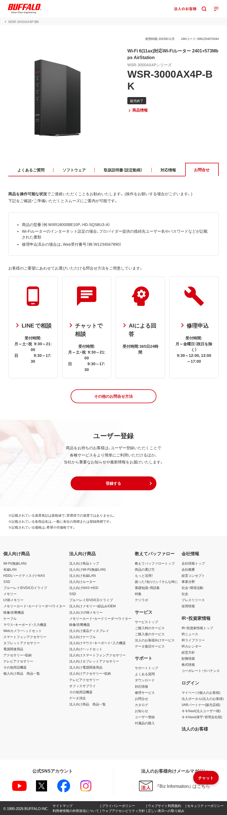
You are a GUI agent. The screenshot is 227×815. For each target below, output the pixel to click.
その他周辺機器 (15, 667)
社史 (185, 593)
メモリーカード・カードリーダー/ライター (34, 605)
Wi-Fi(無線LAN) (15, 563)
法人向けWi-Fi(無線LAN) (87, 569)
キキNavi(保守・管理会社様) (202, 716)
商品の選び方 (145, 569)
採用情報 (188, 605)
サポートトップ (146, 667)
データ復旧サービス (150, 646)
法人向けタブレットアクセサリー (94, 661)
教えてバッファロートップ (155, 563)
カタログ (141, 704)
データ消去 (77, 697)
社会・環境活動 (192, 587)
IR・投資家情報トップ (197, 627)
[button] (113, 396)
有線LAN (10, 569)
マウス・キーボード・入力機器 (25, 624)
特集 (138, 593)
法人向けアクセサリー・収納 (90, 673)
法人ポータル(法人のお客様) (203, 698)
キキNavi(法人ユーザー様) (201, 710)
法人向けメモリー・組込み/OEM (92, 605)
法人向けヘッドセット (85, 648)
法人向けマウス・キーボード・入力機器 (97, 642)
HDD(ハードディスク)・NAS (24, 575)
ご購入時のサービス (150, 627)
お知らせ (141, 710)
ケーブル (10, 618)
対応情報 (141, 686)
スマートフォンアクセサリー (25, 636)
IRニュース (190, 633)
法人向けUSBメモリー (86, 612)
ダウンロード (145, 679)
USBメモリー (13, 599)
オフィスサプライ (82, 685)
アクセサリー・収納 (17, 654)
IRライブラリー (193, 640)
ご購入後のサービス (150, 633)
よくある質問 (145, 673)
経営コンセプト (193, 575)
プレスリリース (193, 599)
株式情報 (188, 664)
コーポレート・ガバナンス (201, 670)
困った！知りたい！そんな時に (156, 581)
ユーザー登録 (145, 716)
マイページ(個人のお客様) (201, 692)
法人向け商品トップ (84, 563)
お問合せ (141, 698)
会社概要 (188, 569)
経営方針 (188, 652)
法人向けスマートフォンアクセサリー (97, 654)
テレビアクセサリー (18, 661)
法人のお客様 (195, 728)
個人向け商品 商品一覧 (21, 673)
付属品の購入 (145, 722)
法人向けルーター (82, 581)
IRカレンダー (192, 646)
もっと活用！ (144, 575)
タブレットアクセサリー (21, 642)
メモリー (10, 593)
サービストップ (146, 621)
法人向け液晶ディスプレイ (89, 630)
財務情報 (188, 658)
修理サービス (145, 692)
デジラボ (141, 599)
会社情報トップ (193, 563)
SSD (6, 581)
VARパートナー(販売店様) (201, 704)
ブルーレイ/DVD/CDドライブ (25, 587)
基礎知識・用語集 (147, 587)
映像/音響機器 (13, 612)
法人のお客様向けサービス (155, 640)
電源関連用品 (13, 648)
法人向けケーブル (82, 636)
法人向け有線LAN (82, 575)
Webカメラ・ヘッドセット (22, 630)
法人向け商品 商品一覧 (87, 704)
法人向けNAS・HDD (84, 587)
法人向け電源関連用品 (85, 667)
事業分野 (188, 581)
